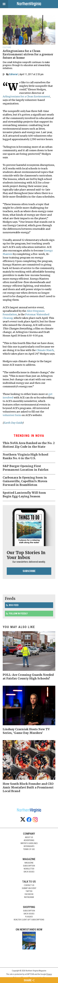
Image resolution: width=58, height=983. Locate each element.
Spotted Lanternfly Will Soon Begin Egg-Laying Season (24, 494)
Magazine (29, 863)
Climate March (45, 350)
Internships (29, 846)
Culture (7, 47)
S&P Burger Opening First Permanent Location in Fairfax (26, 468)
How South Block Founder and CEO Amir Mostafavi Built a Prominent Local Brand (28, 787)
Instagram (29, 897)
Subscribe (29, 571)
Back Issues (29, 871)
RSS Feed (13, 605)
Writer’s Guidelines (29, 843)
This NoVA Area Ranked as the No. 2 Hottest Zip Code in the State (29, 445)
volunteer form (12, 415)
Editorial (13, 74)
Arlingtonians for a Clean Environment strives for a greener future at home (28, 54)
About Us (29, 837)
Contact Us (29, 885)
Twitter (29, 891)
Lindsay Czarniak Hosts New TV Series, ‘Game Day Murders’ (26, 731)
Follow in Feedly (18, 613)
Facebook (29, 894)
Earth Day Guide (13, 422)
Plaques (29, 916)
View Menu (4, 4)
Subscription (29, 866)
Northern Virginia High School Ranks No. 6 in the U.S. (25, 456)
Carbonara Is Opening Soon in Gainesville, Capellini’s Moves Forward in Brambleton (25, 481)
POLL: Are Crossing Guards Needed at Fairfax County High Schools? (28, 676)
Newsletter (29, 869)
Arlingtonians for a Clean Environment (26, 96)
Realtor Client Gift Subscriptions (29, 919)
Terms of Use (29, 849)
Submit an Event (29, 888)
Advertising (29, 840)
